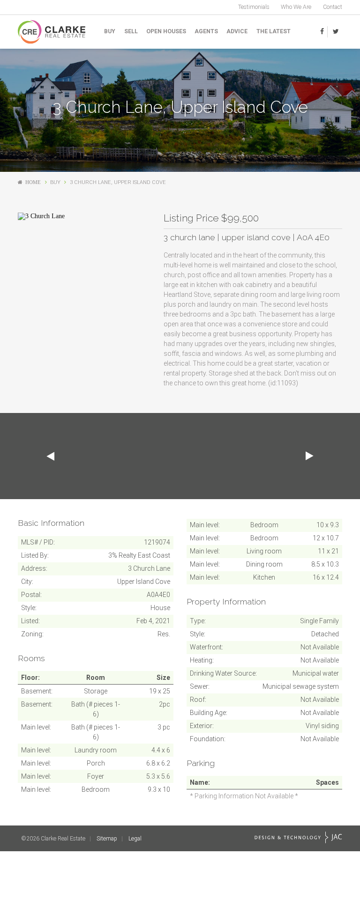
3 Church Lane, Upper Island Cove (118, 182)
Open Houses (166, 31)
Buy (109, 31)
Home (33, 182)
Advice (237, 31)
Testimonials (254, 7)
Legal (135, 838)
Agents (206, 31)
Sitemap (107, 838)
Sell (131, 31)
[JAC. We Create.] (298, 837)
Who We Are (296, 7)
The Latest (273, 31)
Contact (332, 7)
